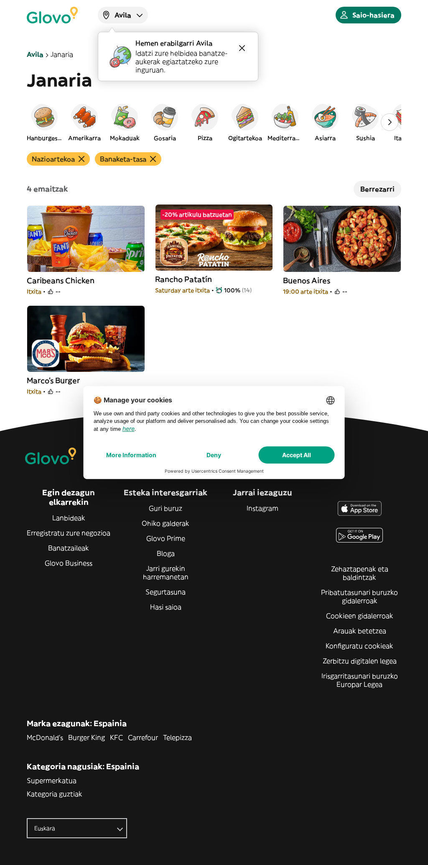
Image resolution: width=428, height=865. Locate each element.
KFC (116, 737)
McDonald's (45, 737)
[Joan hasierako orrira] (52, 15)
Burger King (86, 737)
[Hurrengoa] (389, 122)
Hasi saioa (165, 607)
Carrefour (143, 737)
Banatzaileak (68, 548)
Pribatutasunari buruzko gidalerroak (359, 596)
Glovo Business (68, 563)
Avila (35, 54)
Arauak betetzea (359, 631)
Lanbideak (68, 518)
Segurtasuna (165, 592)
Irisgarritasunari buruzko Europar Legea (359, 680)
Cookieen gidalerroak (359, 616)
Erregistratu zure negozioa (68, 533)
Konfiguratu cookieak (359, 646)
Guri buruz (165, 508)
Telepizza (177, 737)
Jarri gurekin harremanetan (166, 572)
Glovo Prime (165, 538)
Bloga (166, 553)
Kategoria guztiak (54, 794)
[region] (214, 122)
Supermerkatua (51, 780)
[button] (44, 122)
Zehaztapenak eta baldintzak (359, 573)
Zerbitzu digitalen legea (360, 661)
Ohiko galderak (165, 523)
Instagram (262, 508)
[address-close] (242, 48)
